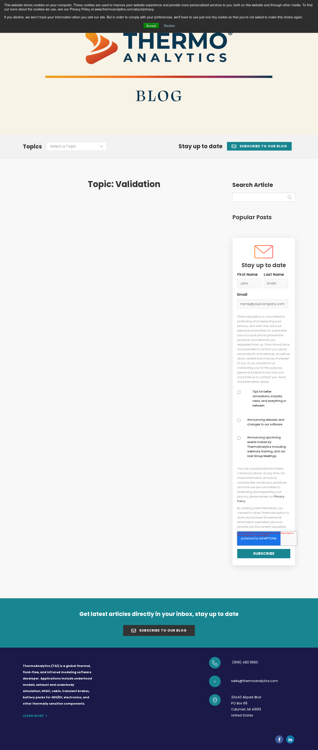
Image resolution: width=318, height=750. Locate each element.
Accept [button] (151, 25)
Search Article (252, 185)
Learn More (33, 715)
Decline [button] (169, 25)
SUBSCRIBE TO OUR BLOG (263, 146)
